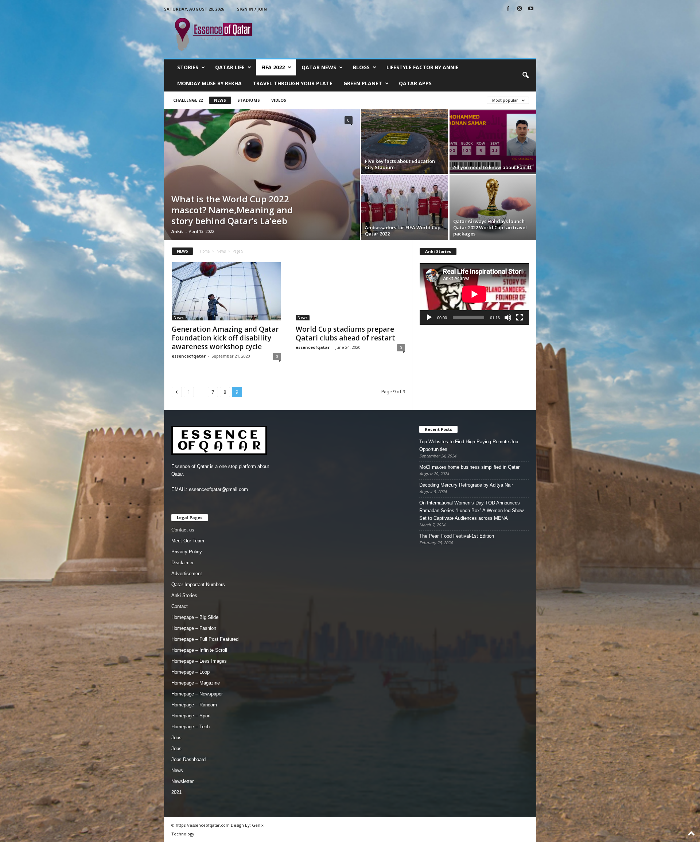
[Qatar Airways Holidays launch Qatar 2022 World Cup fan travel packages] (493, 207)
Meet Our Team (187, 540)
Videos (278, 100)
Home (205, 251)
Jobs (176, 737)
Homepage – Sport (191, 715)
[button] (525, 75)
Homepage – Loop (190, 672)
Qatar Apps (415, 83)
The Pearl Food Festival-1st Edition (456, 536)
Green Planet (362, 83)
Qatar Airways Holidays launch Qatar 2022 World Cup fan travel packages (490, 227)
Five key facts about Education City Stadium (400, 164)
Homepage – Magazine (195, 683)
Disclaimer (182, 562)
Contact (179, 606)
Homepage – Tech (190, 726)
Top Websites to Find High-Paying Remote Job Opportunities (468, 445)
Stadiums (248, 100)
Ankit (177, 231)
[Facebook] (508, 9)
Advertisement (186, 573)
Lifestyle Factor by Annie (422, 67)
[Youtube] (530, 9)
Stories (187, 67)
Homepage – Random (194, 704)
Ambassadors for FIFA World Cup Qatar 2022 (402, 230)
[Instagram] (519, 9)
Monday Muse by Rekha (209, 83)
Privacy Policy (186, 551)
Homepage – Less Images (199, 661)
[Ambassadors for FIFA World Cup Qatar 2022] (404, 207)
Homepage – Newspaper (197, 694)
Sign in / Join (252, 9)
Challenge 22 (188, 100)
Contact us (182, 530)
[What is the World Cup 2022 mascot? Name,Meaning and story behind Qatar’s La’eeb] (262, 174)
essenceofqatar (189, 356)
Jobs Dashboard (188, 759)
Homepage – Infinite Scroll (199, 650)
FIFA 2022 (273, 67)
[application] (474, 294)
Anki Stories (184, 595)
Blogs (361, 67)
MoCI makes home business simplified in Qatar (469, 467)
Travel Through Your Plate (292, 83)
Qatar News (319, 67)
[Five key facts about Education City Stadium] (404, 141)
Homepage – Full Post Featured (204, 639)
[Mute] (508, 317)
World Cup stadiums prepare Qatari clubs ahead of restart (345, 333)
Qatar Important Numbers (198, 584)
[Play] (429, 317)
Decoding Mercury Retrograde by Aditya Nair (466, 485)
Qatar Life (230, 67)
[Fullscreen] (519, 317)
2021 (176, 792)
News (220, 100)
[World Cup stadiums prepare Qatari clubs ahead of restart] (350, 291)
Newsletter (182, 781)
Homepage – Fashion (193, 628)
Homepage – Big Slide (194, 617)
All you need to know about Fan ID (492, 167)
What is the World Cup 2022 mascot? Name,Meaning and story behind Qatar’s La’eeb (232, 210)
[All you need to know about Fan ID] (493, 141)
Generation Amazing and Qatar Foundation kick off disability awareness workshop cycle (225, 337)
